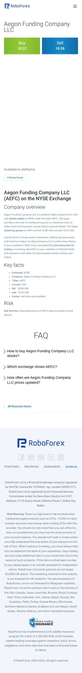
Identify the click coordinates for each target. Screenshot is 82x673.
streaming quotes (13, 230)
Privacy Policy (11, 466)
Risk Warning (31, 466)
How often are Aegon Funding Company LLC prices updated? (39, 380)
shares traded (16, 218)
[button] (17, 6)
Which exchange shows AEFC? (32, 367)
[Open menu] (75, 6)
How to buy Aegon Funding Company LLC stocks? (40, 353)
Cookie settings (52, 466)
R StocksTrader (15, 177)
